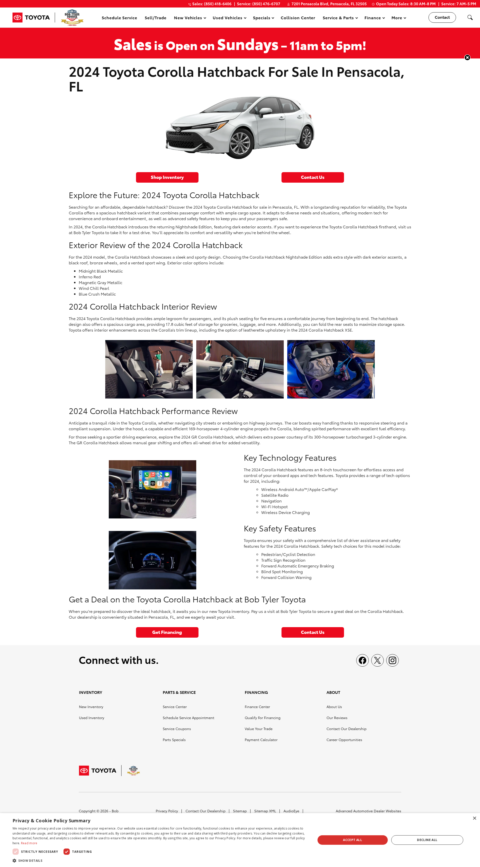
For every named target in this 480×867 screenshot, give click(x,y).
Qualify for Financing (262, 717)
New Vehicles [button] (188, 18)
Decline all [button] (427, 840)
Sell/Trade (155, 17)
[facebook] (362, 660)
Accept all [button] (352, 840)
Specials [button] (261, 18)
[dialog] (240, 840)
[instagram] (392, 660)
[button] (470, 17)
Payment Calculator (261, 739)
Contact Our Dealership (346, 728)
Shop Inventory (167, 177)
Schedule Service (119, 17)
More (397, 18)
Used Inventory (91, 717)
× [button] (474, 818)
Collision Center (298, 17)
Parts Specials (174, 739)
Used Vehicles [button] (227, 18)
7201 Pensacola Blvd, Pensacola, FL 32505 (329, 3)
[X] (377, 660)
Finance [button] (372, 18)
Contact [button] (442, 17)
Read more (29, 843)
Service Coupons (177, 728)
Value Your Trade (258, 728)
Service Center (175, 706)
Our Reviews (337, 717)
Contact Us (312, 177)
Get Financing (167, 632)
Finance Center (257, 706)
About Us (334, 706)
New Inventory (91, 706)
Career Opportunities (344, 739)
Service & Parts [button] (338, 18)
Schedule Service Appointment (188, 717)
